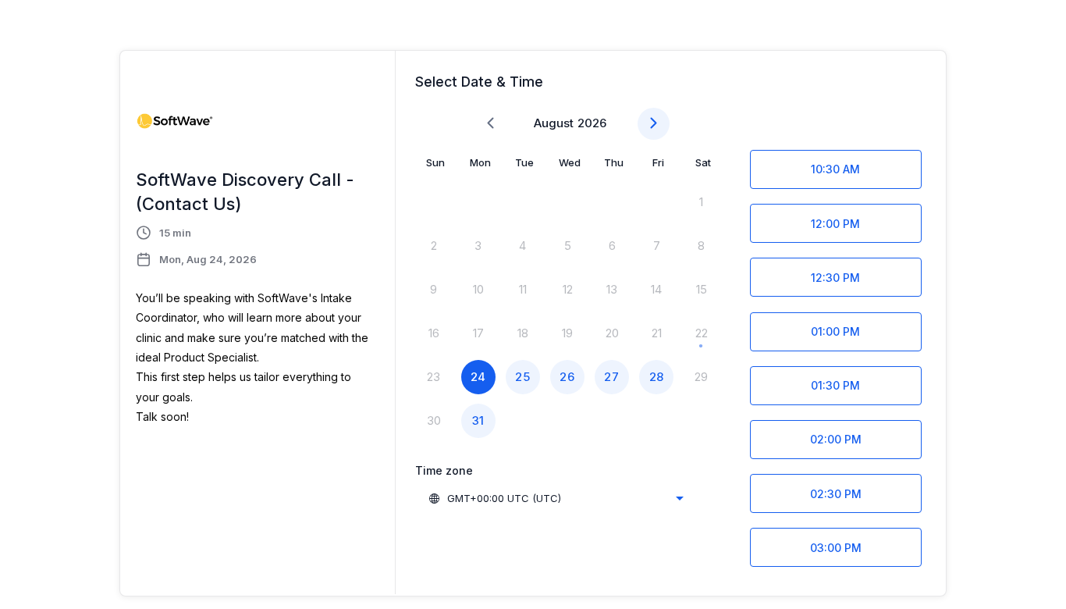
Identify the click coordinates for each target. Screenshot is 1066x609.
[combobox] (555, 498)
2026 (591, 123)
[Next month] (654, 124)
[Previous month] (490, 124)
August (554, 123)
